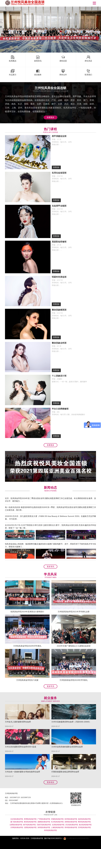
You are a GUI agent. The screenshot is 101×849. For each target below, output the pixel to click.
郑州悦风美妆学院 (71, 827)
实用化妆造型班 (59, 173)
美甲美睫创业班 (59, 136)
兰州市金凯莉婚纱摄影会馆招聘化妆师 (67, 747)
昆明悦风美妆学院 (30, 819)
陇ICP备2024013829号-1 (53, 838)
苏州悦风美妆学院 (84, 827)
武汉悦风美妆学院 (71, 825)
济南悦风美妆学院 (57, 819)
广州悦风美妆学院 (43, 819)
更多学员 (50, 686)
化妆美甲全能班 (59, 206)
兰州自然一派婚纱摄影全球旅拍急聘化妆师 (22, 772)
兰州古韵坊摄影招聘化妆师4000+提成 (20, 747)
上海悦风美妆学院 (57, 827)
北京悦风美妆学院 (16, 819)
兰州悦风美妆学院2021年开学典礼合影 (74, 612)
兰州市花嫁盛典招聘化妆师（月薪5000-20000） (71, 722)
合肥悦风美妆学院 (16, 825)
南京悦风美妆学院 (85, 825)
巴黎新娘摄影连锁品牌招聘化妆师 (65, 772)
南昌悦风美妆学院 (84, 819)
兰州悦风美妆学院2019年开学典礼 (74, 680)
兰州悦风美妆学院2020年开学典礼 (27, 646)
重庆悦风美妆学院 (84, 822)
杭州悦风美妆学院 (71, 819)
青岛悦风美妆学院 (50, 830)
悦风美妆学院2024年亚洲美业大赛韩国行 (27, 612)
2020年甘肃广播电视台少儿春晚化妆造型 (73, 646)
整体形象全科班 (59, 343)
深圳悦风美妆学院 (43, 827)
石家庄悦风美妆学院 (44, 825)
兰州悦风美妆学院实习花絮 (27, 680)
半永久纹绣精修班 (60, 409)
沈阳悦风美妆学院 (30, 827)
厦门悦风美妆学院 (16, 822)
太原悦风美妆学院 (58, 825)
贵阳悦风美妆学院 (71, 822)
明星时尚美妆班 (59, 277)
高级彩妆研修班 (59, 242)
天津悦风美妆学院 (16, 827)
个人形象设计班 (59, 376)
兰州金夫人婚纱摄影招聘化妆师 (18, 722)
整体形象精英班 (59, 310)
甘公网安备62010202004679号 (77, 838)
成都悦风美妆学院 (43, 822)
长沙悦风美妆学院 (57, 822)
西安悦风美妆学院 (30, 822)
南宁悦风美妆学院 (29, 825)
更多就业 (50, 782)
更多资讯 (50, 566)
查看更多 (50, 117)
